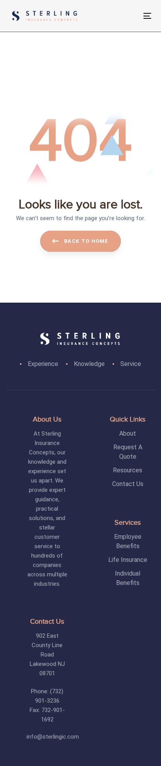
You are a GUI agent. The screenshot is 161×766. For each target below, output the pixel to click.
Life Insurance (127, 559)
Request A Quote (127, 451)
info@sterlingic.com (53, 736)
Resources (127, 470)
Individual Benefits (127, 578)
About (127, 433)
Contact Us (127, 484)
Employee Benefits (127, 541)
